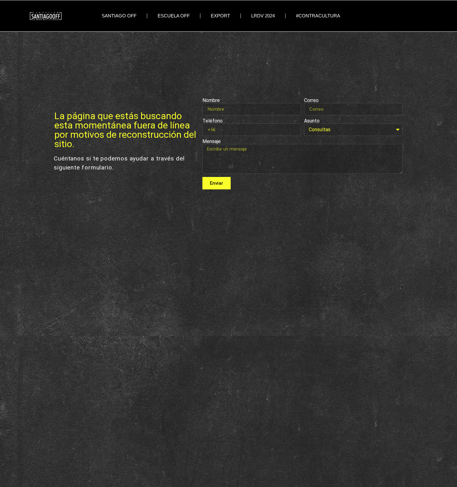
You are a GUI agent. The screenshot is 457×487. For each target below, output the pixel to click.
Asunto (312, 120)
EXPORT (220, 15)
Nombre (211, 100)
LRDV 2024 (263, 15)
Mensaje (211, 141)
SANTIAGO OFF (119, 15)
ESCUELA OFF (174, 15)
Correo (311, 100)
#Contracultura (318, 15)
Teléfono (212, 120)
